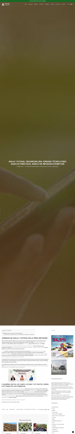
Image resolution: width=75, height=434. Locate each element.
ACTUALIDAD (58, 4)
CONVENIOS (47, 4)
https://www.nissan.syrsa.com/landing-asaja (59, 357)
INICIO (26, 4)
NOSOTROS (30, 4)
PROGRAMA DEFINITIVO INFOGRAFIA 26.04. (11, 402)
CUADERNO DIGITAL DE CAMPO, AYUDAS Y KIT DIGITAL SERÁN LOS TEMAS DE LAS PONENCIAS (19, 334)
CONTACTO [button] (64, 4)
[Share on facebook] (37, 409)
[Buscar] (62, 330)
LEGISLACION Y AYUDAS (45, 166)
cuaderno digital (12, 409)
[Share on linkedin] (43, 409)
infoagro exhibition (20, 409)
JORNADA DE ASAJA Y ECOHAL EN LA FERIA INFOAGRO (12, 333)
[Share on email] (48, 409)
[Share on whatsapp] (44, 409)
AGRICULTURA (27, 428)
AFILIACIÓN (41, 4)
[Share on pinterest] (41, 409)
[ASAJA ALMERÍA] (6, 4)
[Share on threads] (40, 409)
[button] (68, 4)
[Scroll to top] (73, 431)
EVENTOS (52, 4)
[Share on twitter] (39, 409)
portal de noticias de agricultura (30, 409)
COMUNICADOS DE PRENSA (33, 166)
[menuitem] (26, 4)
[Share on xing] (47, 409)
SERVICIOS (36, 4)
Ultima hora (55, 166)
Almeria (3, 409)
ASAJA (7, 409)
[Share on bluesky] (45, 409)
